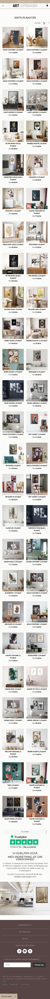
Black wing (13, 819)
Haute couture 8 (37, 787)
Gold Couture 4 (37, 81)
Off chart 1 (37, 434)
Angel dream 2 (37, 403)
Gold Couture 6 (37, 593)
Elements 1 (13, 593)
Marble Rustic (37, 143)
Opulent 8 (13, 497)
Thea (13, 785)
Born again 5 (37, 751)
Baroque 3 (37, 372)
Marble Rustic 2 (36, 341)
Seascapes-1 (37, 655)
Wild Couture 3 (37, 466)
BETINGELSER (25, 932)
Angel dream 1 (37, 720)
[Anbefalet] (48, 23)
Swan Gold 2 (13, 562)
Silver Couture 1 (37, 562)
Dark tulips (13, 341)
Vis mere (25, 832)
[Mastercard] (14, 984)
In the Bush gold (13, 145)
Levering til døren (25, 1)
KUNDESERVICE (25, 925)
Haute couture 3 (13, 657)
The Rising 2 (37, 276)
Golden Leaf (13, 309)
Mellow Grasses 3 (13, 753)
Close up (13, 528)
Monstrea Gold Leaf (13, 179)
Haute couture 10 (37, 212)
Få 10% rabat (6, 996)
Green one (13, 689)
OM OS (25, 939)
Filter (37, 23)
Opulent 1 (13, 211)
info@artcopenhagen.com (25, 877)
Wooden (13, 466)
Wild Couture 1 (37, 624)
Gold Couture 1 (13, 50)
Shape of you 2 (37, 689)
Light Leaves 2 (13, 112)
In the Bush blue (13, 277)
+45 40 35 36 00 (31, 874)
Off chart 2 (37, 497)
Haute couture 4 (37, 820)
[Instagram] (25, 951)
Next (1, 1)
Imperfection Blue (36, 529)
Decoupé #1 (13, 624)
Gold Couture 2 (37, 50)
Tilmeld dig (39, 965)
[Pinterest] (30, 951)
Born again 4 (13, 372)
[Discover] (25, 984)
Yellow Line (37, 309)
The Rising (37, 244)
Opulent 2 (37, 177)
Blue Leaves (13, 403)
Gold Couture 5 (13, 434)
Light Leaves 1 (36, 112)
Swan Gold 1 (13, 720)
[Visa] (5, 984)
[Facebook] (19, 951)
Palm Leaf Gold (13, 244)
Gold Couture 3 (13, 81)
